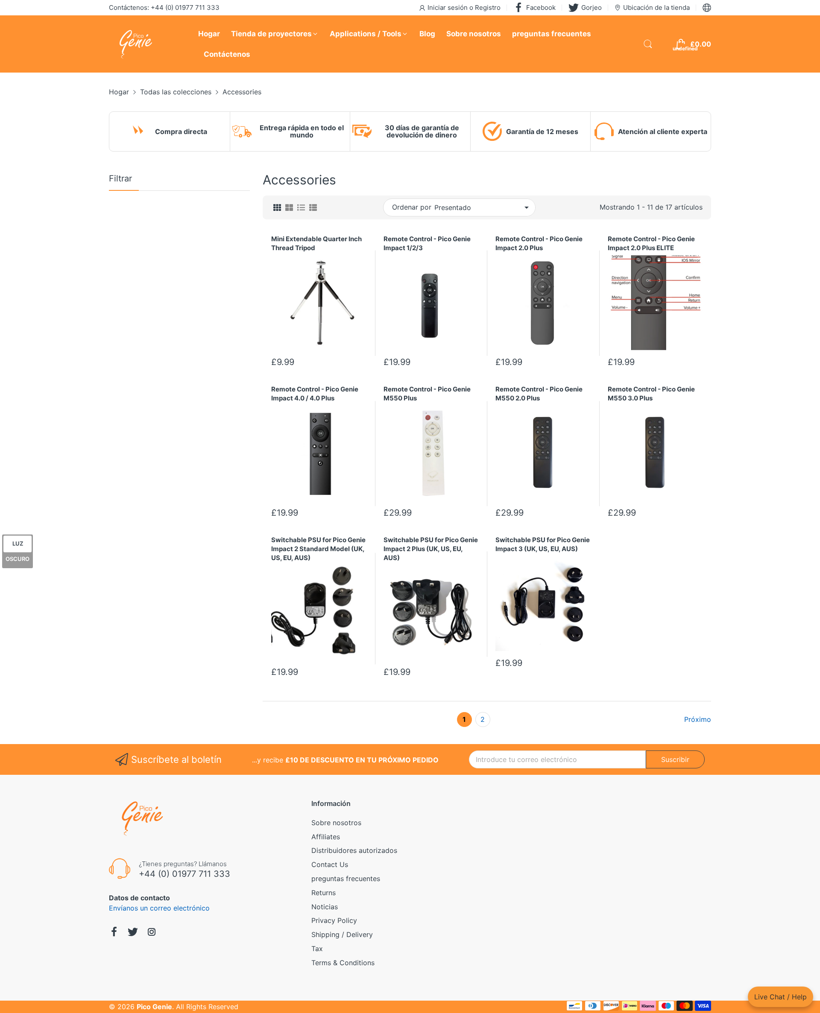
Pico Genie (154, 1006)
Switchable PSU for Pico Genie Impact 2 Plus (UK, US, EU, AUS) (431, 549)
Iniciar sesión (448, 7)
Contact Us (329, 864)
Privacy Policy (334, 920)
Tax (317, 948)
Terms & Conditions (343, 962)
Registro (488, 7)
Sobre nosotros (336, 822)
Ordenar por (411, 207)
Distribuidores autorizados (354, 850)
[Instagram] (151, 933)
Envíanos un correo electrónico (159, 908)
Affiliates (325, 836)
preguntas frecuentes (345, 878)
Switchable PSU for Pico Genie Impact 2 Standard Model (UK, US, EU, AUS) (318, 549)
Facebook (541, 7)
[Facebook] (114, 933)
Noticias (324, 906)
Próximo (697, 719)
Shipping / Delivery (342, 934)
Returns (323, 892)
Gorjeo (591, 7)
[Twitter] (133, 933)
